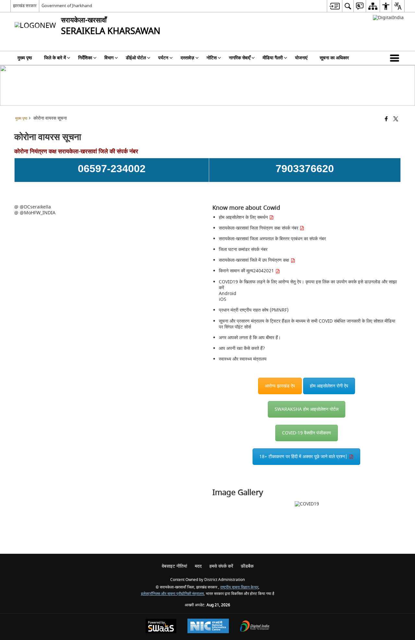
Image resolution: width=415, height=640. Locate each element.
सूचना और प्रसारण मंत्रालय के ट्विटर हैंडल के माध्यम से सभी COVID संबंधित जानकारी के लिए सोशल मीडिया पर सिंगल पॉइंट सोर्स (307, 324)
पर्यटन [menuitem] (163, 57)
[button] (396, 58)
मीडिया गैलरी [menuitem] (273, 57)
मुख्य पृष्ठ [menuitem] (25, 57)
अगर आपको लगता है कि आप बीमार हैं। (250, 337)
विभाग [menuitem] (108, 57)
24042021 (264, 270)
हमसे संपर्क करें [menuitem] (221, 566)
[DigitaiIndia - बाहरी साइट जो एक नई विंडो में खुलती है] (388, 17)
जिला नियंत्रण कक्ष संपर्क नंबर (275, 228)
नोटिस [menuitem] (212, 57)
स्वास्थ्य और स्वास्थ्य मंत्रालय (243, 359)
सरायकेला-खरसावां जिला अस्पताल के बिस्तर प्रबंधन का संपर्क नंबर (272, 238)
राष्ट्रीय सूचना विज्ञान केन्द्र (239, 587)
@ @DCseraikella (32, 207)
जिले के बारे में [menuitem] (55, 57)
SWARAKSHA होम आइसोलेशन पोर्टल (306, 409)
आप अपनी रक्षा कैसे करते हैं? (242, 348)
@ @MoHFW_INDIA (34, 212)
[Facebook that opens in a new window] (386, 119)
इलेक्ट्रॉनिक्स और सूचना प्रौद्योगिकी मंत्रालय (172, 594)
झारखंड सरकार (25, 6)
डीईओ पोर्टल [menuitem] (136, 57)
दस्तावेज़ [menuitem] (187, 57)
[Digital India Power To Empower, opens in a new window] (255, 627)
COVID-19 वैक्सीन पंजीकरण (306, 433)
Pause (394, 507)
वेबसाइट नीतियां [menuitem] (174, 566)
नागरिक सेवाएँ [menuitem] (239, 57)
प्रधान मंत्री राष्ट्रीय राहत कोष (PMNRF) (254, 310)
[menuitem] (334, 6)
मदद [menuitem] (198, 566)
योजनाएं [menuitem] (301, 57)
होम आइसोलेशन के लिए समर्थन (244, 217)
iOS (222, 299)
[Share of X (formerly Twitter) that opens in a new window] (396, 119)
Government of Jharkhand (67, 6)
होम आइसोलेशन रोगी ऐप (329, 386)
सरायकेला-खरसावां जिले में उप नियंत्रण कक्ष (254, 260)
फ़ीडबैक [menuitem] (247, 566)
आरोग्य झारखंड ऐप (280, 386)
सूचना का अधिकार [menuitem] (334, 57)
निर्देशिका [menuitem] (85, 57)
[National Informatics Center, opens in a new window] (208, 627)
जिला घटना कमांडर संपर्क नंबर (243, 249)
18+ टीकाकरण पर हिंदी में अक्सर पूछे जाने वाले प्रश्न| (304, 456)
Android (227, 293)
